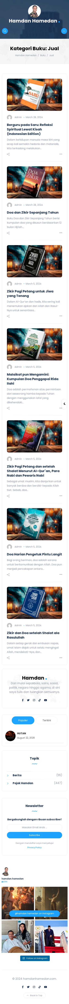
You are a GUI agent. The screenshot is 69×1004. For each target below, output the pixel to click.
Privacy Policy (34, 847)
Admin (18, 117)
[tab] (23, 720)
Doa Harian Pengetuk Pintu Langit (34, 554)
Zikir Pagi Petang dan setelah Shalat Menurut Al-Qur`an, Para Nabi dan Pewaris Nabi (33, 471)
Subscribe (34, 835)
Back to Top (36, 995)
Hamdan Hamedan (34, 20)
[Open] (18, 903)
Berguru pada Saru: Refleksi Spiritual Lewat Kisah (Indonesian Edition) (30, 129)
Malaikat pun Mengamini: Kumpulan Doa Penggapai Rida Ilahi (32, 379)
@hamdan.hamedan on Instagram (34, 913)
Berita (17, 775)
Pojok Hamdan (23, 783)
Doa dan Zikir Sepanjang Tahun (33, 212)
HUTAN (21, 733)
